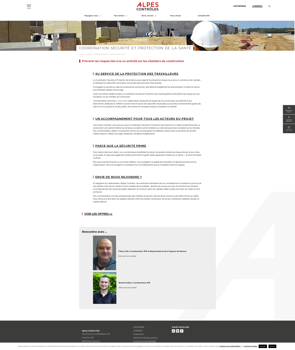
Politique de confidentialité (96, 334)
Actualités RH (203, 16)
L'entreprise (239, 6)
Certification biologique (145, 338)
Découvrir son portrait (127, 256)
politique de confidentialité (230, 346)
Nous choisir (175, 16)
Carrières (257, 6)
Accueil (81, 54)
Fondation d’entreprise (144, 342)
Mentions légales (91, 341)
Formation (138, 334)
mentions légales (250, 346)
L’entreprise (138, 327)
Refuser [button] (272, 346)
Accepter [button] (263, 346)
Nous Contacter (90, 331)
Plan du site (88, 338)
